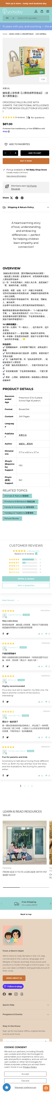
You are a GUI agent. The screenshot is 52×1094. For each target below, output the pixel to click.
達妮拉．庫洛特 (26, 443)
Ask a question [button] (26, 585)
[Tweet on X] (11, 198)
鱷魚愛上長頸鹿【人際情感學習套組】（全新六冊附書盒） (28, 34)
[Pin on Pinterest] (22, 198)
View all (6, 815)
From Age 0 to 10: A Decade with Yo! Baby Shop (25, 873)
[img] (8, 611)
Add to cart (34, 153)
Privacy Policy (30, 1067)
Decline (25, 1080)
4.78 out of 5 (33, 551)
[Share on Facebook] (16, 198)
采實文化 (6, 88)
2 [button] (24, 786)
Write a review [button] (26, 578)
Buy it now (26, 161)
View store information (16, 176)
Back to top (26, 914)
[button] (42, 11)
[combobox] (26, 18)
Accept (25, 1074)
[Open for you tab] (46, 1088)
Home (5, 34)
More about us (14, 978)
